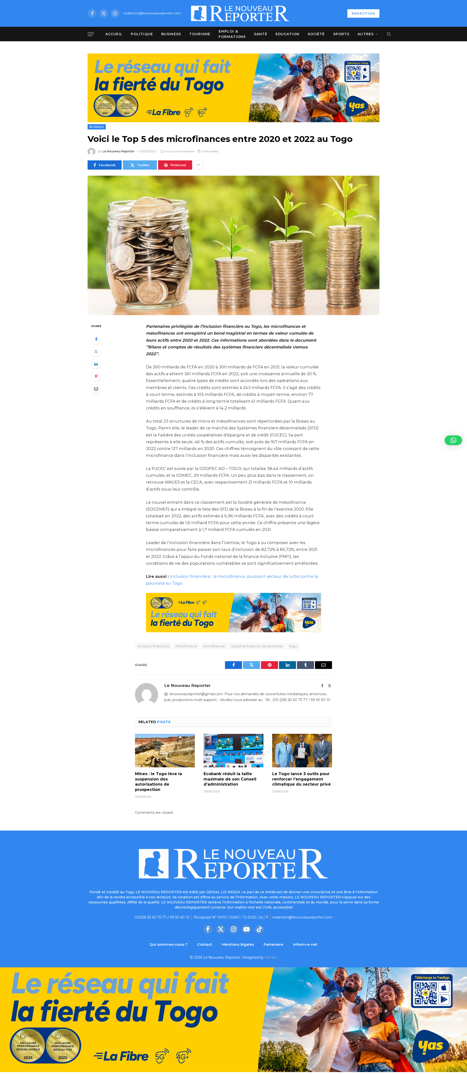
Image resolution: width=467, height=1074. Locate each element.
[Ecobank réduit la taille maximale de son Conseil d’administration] (233, 750)
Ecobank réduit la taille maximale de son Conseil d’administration (230, 779)
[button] (453, 440)
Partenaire (273, 944)
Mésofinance (186, 646)
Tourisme (199, 34)
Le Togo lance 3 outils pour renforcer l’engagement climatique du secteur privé (301, 779)
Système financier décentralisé (257, 646)
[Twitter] (96, 351)
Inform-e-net (305, 944)
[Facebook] (96, 339)
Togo (293, 646)
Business (171, 34)
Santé (260, 34)
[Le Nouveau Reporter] (240, 13)
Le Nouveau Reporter (119, 151)
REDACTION (363, 13)
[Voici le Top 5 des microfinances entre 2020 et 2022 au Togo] (233, 245)
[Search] (388, 34)
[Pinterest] (96, 376)
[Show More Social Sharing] (198, 165)
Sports (341, 34)
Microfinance (214, 646)
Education (287, 34)
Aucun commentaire (179, 151)
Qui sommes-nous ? (169, 944)
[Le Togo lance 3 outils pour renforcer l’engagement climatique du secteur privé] (302, 750)
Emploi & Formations (232, 34)
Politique (142, 34)
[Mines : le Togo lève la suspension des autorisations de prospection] (165, 750)
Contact (204, 944)
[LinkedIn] (96, 364)
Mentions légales (238, 944)
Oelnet (270, 957)
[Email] (96, 389)
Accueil (114, 34)
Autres (366, 34)
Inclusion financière (153, 646)
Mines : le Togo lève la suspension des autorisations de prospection (158, 781)
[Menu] (91, 34)
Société (316, 34)
